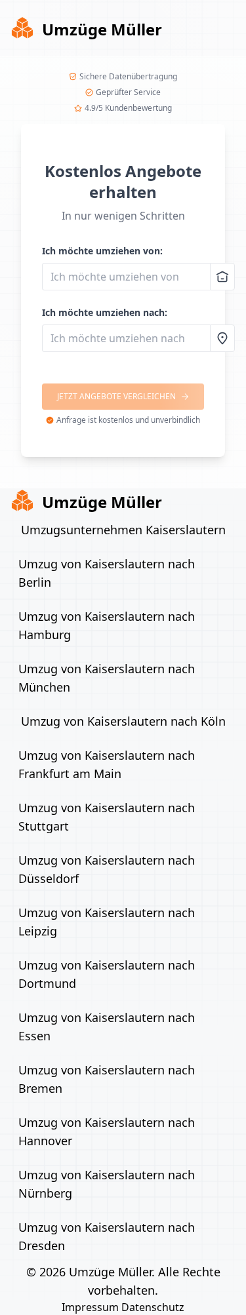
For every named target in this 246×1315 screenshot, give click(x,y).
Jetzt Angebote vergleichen (116, 396)
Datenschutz (152, 1307)
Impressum (90, 1307)
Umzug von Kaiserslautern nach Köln (123, 721)
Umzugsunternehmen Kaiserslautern (123, 530)
